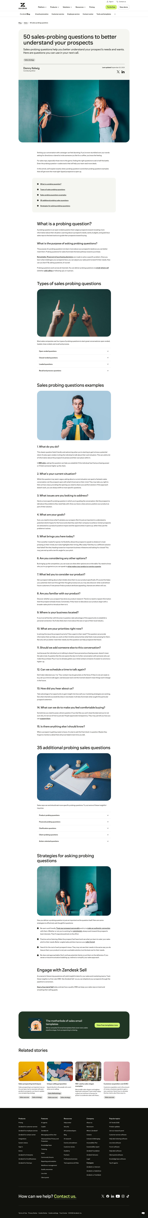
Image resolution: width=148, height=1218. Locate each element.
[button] (72, 351)
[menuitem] (42, 7)
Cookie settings (53, 1213)
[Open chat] (143, 1213)
